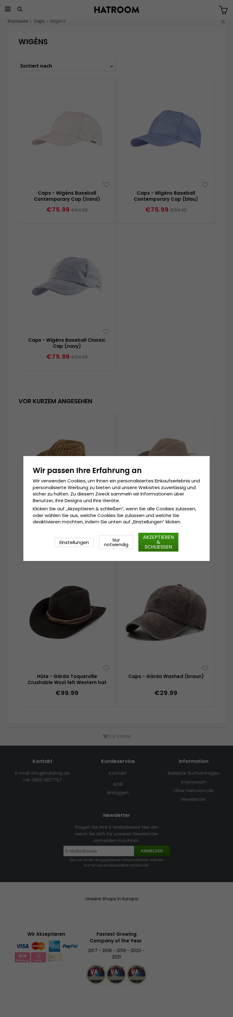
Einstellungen (74, 542)
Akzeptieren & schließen (158, 542)
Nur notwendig (116, 542)
